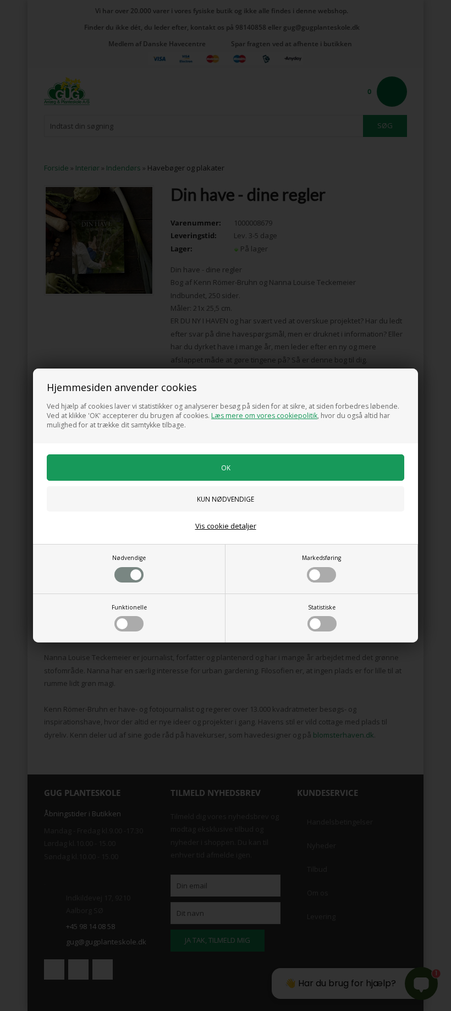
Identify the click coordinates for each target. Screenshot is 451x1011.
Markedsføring (321, 558)
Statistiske (322, 607)
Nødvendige (129, 558)
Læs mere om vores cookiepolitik (264, 415)
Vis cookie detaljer (225, 526)
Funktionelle (129, 607)
